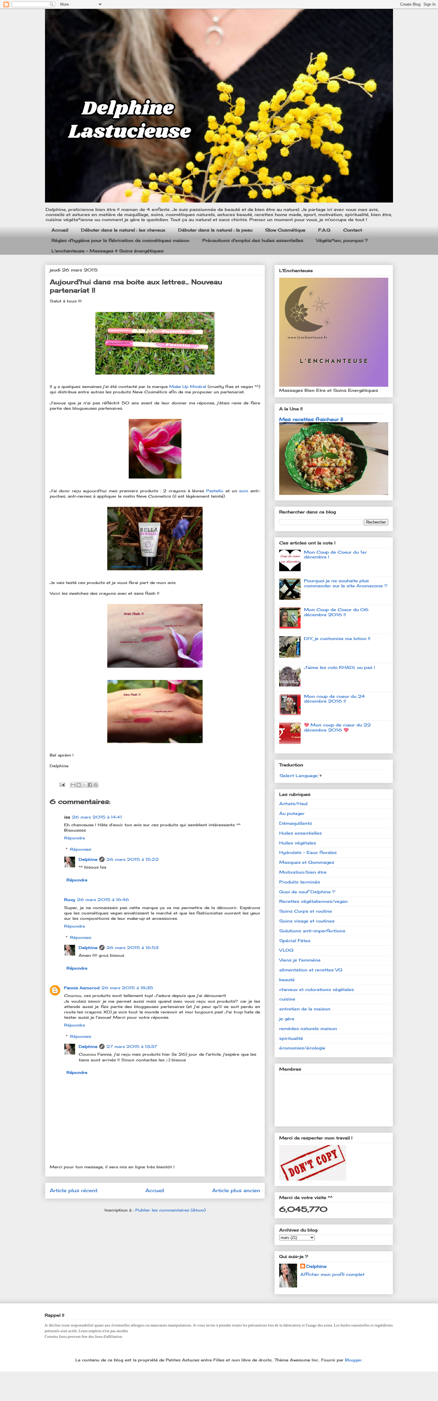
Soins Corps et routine (305, 911)
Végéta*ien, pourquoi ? (342, 240)
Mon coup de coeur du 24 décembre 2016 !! (334, 699)
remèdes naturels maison (308, 1028)
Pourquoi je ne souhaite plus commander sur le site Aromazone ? (345, 583)
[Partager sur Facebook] (90, 785)
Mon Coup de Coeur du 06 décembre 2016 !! (336, 612)
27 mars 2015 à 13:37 (131, 1046)
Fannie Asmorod (82, 987)
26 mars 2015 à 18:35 (127, 987)
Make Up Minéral (187, 386)
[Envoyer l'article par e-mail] (62, 784)
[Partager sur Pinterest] (96, 785)
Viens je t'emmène (300, 959)
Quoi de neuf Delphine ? (307, 891)
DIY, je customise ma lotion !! (337, 638)
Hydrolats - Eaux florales (308, 852)
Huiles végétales (297, 842)
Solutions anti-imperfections (312, 930)
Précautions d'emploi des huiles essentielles (252, 240)
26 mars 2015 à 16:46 (103, 899)
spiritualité (291, 1038)
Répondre (74, 837)
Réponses (80, 849)
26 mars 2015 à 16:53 (132, 947)
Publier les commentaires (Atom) (170, 1210)
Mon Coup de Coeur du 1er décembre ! (335, 554)
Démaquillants (295, 823)
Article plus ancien (236, 1190)
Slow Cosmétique (285, 229)
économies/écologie (302, 1047)
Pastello (216, 490)
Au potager (292, 813)
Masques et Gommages (306, 862)
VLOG (286, 950)
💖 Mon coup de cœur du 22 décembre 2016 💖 (337, 727)
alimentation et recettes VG (310, 969)
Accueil (60, 229)
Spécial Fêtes (294, 940)
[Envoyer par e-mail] (73, 785)
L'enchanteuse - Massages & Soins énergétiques (108, 250)
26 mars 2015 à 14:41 (97, 817)
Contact (352, 229)
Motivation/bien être (303, 872)
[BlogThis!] (79, 785)
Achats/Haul (293, 803)
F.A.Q (324, 229)
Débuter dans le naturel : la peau (215, 229)
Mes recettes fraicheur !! (311, 419)
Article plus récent (73, 1190)
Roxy (69, 899)
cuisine (287, 998)
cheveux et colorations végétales (316, 989)
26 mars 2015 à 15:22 (132, 859)
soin (244, 490)
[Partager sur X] (84, 785)
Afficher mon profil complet (332, 1274)
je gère (286, 1018)
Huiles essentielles (300, 832)
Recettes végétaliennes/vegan (313, 901)
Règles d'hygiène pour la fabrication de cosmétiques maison (121, 240)
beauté (287, 979)
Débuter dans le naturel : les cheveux (123, 229)
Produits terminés (299, 881)
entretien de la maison (304, 1008)
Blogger (353, 1359)
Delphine (88, 859)
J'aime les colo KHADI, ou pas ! (339, 667)
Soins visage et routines (307, 920)
